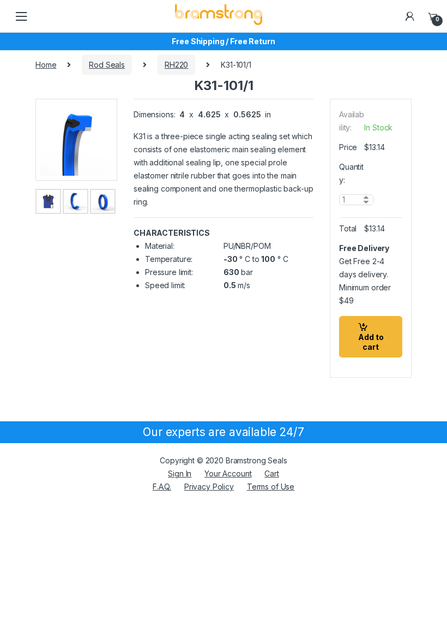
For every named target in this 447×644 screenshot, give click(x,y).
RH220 (176, 64)
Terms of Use (270, 486)
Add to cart (371, 341)
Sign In (179, 473)
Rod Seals (107, 64)
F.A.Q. (162, 486)
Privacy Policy (209, 486)
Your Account (227, 473)
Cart (271, 473)
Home (45, 64)
